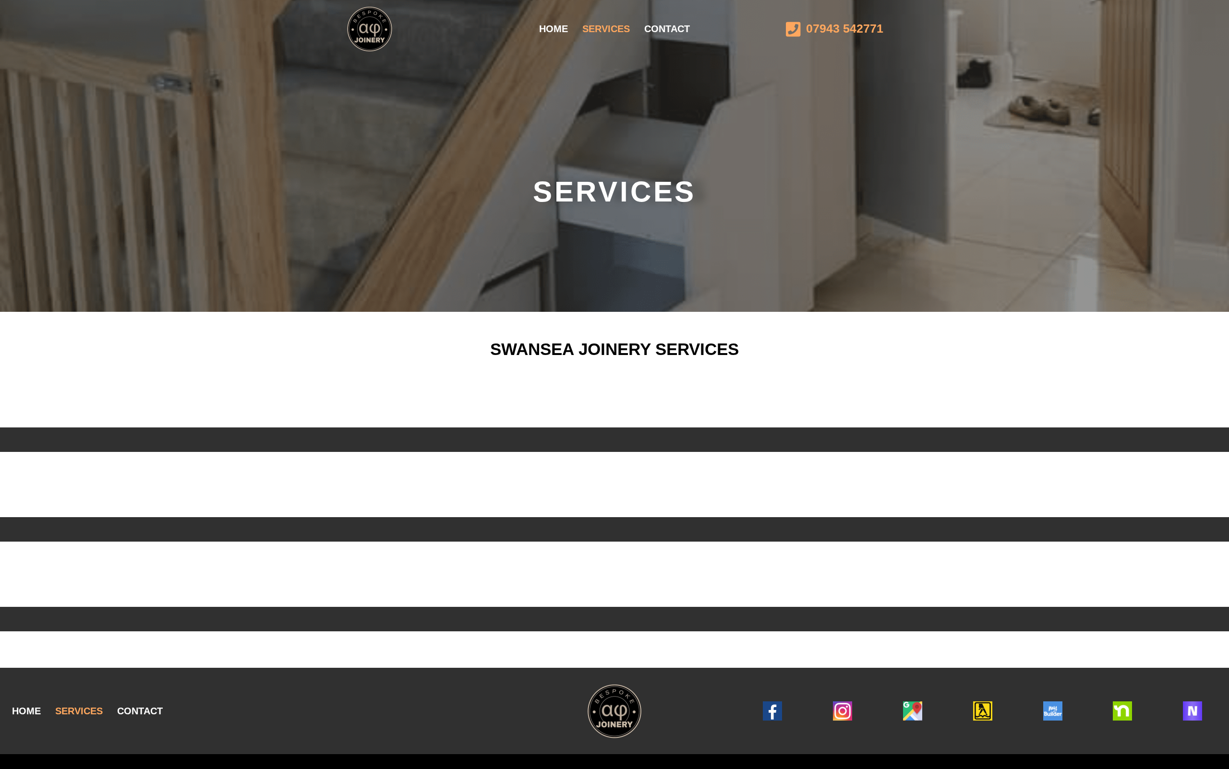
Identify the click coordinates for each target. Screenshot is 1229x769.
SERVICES (606, 29)
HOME (553, 29)
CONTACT (667, 29)
